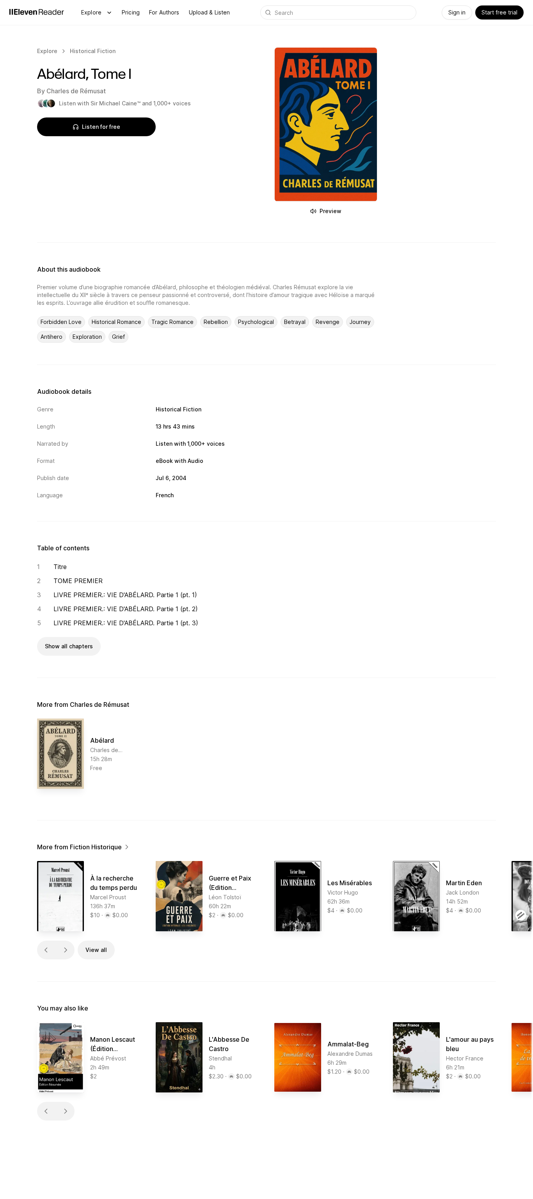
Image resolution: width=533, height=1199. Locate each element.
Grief (118, 336)
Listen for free (101, 126)
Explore (91, 12)
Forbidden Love (61, 321)
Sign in (456, 12)
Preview (330, 211)
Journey (360, 321)
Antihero (51, 336)
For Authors (164, 12)
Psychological (256, 321)
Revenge (327, 321)
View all (96, 949)
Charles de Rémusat (76, 91)
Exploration (87, 336)
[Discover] (109, 12)
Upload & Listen (209, 12)
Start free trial (499, 12)
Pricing (131, 12)
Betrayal (295, 321)
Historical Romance (116, 321)
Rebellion (216, 321)
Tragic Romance (172, 321)
